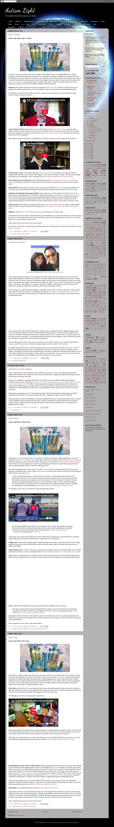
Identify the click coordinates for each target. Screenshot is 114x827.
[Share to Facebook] (46, 231)
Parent (19, 233)
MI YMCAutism (91, 80)
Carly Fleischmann (91, 397)
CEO (87, 294)
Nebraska (101, 239)
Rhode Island (89, 250)
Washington (88, 256)
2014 (89, 151)
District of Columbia (98, 226)
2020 (89, 113)
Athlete (15, 628)
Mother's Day (97, 342)
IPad (89, 187)
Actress (94, 285)
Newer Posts (13, 812)
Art (22, 24)
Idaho (88, 229)
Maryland (101, 233)
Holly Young (13, 637)
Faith (33, 24)
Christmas (90, 337)
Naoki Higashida (90, 404)
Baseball (20, 628)
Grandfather (99, 166)
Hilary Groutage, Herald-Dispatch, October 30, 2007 (57, 176)
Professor (88, 306)
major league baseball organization (70, 462)
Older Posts (76, 812)
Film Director (95, 297)
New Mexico (96, 243)
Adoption (88, 359)
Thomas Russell (90, 394)
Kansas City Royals (74, 460)
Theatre (87, 382)
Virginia (101, 254)
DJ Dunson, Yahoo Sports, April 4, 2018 (67, 551)
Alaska (94, 220)
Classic (103, 362)
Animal (98, 184)
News (104, 372)
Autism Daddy (91, 105)
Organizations (98, 373)
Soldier (87, 310)
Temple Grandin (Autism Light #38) (54, 204)
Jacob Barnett (89, 407)
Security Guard (100, 308)
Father (99, 165)
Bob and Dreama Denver (93, 414)
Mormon (88, 203)
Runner (95, 326)
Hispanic (92, 212)
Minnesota (91, 237)
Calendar (21, 27)
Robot (96, 189)
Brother (92, 165)
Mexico (88, 271)
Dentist (88, 297)
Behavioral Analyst (101, 290)
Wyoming (96, 257)
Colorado (88, 224)
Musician (89, 301)
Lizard (98, 352)
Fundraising (89, 366)
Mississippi (100, 237)
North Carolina (98, 245)
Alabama (88, 220)
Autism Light (20, 10)
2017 (89, 143)
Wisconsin (88, 257)
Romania (98, 272)
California (25, 628)
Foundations (67, 24)
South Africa (91, 274)
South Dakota (88, 252)
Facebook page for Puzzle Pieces (48, 788)
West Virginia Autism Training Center (60, 180)
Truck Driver (100, 312)
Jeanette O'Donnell (91, 420)
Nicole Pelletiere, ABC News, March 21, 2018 (60, 739)
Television (100, 381)
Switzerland (88, 276)
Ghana (100, 266)
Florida (88, 228)
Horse (94, 352)
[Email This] (41, 231)
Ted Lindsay (90, 34)
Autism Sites (91, 103)
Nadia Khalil (46, 469)
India (93, 267)
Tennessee (96, 252)
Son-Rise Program (90, 191)
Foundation (95, 364)
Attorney (100, 288)
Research (89, 375)
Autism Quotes (86, 24)
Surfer (91, 328)
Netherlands (95, 271)
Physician (89, 189)
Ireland (99, 267)
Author (88, 290)
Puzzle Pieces (60, 677)
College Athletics (98, 322)
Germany (94, 266)
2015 (89, 148)
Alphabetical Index (29, 21)
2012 (89, 155)
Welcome (18, 21)
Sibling (93, 175)
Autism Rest (91, 86)
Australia (95, 264)
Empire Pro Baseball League (26, 460)
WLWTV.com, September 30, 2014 (53, 775)
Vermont (95, 254)
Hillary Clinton (90, 99)
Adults (94, 359)
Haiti (105, 266)
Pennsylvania (97, 249)
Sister (101, 175)
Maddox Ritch (90, 87)
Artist (101, 285)
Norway (88, 272)
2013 (89, 153)
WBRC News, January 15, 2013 (26, 773)
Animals (76, 24)
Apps (27, 24)
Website (101, 382)
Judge (100, 299)
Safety (97, 375)
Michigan (103, 235)
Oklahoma (101, 247)
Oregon (88, 249)
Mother (15, 233)
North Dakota (88, 247)
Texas (104, 252)
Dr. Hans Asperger (15, 228)
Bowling (97, 320)
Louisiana (88, 233)
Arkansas (88, 222)
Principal (101, 304)
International (84, 21)
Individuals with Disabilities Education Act (66, 195)
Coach (87, 295)
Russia (104, 273)
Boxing (102, 320)
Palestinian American (42, 628)
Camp (96, 362)
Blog (91, 360)
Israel (104, 267)
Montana (95, 239)
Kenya (98, 269)
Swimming (96, 329)
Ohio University (51, 87)
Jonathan (15, 360)
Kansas (93, 231)
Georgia (96, 228)
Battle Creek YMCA (92, 82)
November (92, 120)
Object (89, 373)
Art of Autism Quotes (72, 347)
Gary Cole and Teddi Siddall (93, 410)
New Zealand (103, 271)
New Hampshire (96, 240)
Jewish (99, 202)
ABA (14, 806)
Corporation (95, 295)
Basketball (89, 320)
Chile (89, 266)
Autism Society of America (16, 82)
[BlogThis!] (42, 231)
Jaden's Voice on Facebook (94, 93)
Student (103, 310)
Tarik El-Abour (14, 418)
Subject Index (53, 21)
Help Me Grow (55, 767)
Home (10, 21)
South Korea (100, 274)
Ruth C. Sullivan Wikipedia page (29, 212)
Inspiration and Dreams (17, 242)
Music (16, 24)
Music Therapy (99, 187)
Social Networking (101, 377)
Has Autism (63, 21)
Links (94, 24)
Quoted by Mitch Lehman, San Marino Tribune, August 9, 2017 (54, 485)
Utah (89, 254)
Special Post (22, 360)
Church (87, 200)
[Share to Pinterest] (48, 231)
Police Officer (32, 806)
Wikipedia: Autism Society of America (49, 133)
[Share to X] (44, 231)
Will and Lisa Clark (91, 417)
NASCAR (88, 326)
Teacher (90, 312)
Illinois (94, 229)
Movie (97, 372)
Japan (92, 269)
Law (104, 366)
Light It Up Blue (101, 368)
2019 (89, 116)
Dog (98, 350)
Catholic (88, 198)
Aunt (87, 165)
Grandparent (98, 168)
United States (74, 21)
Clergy (95, 200)
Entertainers (94, 21)
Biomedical (89, 186)
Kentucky (100, 231)
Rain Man (59, 187)
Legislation (90, 368)
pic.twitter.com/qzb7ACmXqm (58, 530)
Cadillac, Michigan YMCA (49, 272)
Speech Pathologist (94, 310)
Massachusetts (90, 235)
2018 (89, 118)
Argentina (88, 264)
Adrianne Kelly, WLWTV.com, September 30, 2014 (41, 784)
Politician (94, 304)
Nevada (87, 240)
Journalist (91, 299)
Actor (87, 285)
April (90, 125)
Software (102, 189)
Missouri (88, 239)
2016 (89, 146)
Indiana (101, 229)
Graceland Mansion (91, 401)
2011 (88, 158)
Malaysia (104, 269)
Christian (97, 198)
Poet (98, 303)
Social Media (42, 24)
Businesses (11, 27)
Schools (103, 375)
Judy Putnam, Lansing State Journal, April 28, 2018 (63, 291)
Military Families (90, 372)
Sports (58, 24)
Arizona (101, 220)
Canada (103, 264)
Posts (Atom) (20, 815)
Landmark (99, 366)
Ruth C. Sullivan (14, 35)
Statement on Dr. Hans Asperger (20, 369)
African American (93, 210)
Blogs (10, 24)
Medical (51, 24)
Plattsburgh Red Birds (49, 551)
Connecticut (98, 224)
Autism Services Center (46, 173)
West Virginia (25, 233)
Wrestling (104, 328)
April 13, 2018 (36, 532)
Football (88, 324)
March (91, 141)
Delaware (88, 226)
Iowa (87, 231)
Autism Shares (91, 92)
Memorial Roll (42, 21)
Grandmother (89, 168)
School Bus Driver (90, 308)
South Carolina (99, 250)
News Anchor (102, 301)
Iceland (88, 267)
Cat (105, 350)
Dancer (104, 295)
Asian (87, 212)
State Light (89, 381)
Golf (95, 324)
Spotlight (101, 379)
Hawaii (104, 228)
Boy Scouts (99, 360)
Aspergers (102, 359)
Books (103, 21)
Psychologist (99, 306)
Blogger (89, 292)
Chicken (89, 352)
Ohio (22, 806)
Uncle (87, 177)
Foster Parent (89, 166)
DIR (105, 185)
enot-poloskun (63, 822)
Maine (94, 233)
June (90, 122)
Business (99, 292)
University (94, 382)
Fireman (104, 297)
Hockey (101, 324)
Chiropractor (99, 186)
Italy (88, 269)
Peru (93, 272)
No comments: (33, 231)
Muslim (92, 203)
